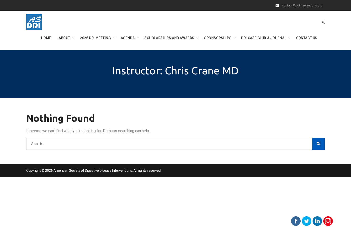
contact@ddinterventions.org (302, 5)
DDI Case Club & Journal (263, 38)
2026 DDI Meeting (95, 38)
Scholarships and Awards (169, 38)
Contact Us (306, 38)
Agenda (128, 38)
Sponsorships (217, 38)
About (64, 38)
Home (46, 38)
